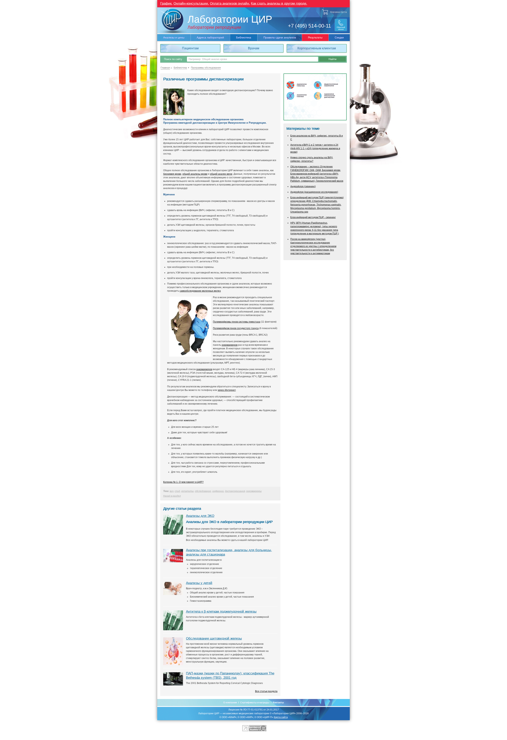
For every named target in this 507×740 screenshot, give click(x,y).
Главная (165, 67)
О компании (230, 702)
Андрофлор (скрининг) (303, 186)
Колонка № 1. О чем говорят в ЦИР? (183, 482)
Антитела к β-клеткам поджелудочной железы (221, 611)
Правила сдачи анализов (279, 37)
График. (166, 3)
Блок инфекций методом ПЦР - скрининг (313, 217)
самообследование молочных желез (200, 290)
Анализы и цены (173, 37)
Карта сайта (281, 717)
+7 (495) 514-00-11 (309, 26)
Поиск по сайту (173, 59)
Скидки (339, 37)
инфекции (218, 491)
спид (177, 491)
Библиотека (243, 37)
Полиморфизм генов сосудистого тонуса (236, 328)
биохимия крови (172, 174)
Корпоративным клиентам (316, 48)
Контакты (278, 702)
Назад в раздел (172, 496)
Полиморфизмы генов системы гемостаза (236, 321)
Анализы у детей (199, 583)
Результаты (315, 37)
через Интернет (227, 390)
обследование (203, 491)
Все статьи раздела (266, 691)
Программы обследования (206, 67)
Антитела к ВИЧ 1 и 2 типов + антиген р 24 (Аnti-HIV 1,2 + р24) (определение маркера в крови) (315, 148)
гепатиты (187, 491)
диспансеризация (235, 491)
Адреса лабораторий (210, 37)
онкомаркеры (254, 491)
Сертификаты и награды (254, 702)
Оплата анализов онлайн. (230, 3)
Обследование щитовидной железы (214, 638)
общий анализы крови (194, 174)
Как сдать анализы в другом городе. (279, 3)
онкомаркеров (229, 345)
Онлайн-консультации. (191, 3)
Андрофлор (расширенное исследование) (314, 192)
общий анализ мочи (221, 174)
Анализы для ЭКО (200, 516)
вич (171, 491)
